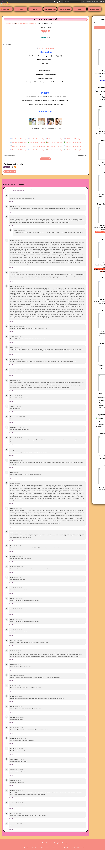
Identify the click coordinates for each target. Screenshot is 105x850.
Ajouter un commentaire (18, 190)
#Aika (27, 847)
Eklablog (64, 843)
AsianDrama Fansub (9, 23)
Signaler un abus (53, 847)
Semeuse (49, 27)
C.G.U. (59, 847)
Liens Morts (94, 9)
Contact (46, 847)
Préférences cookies (81, 847)
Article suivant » (83, 155)
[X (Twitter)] (57, 2)
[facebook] (54, 2)
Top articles (41, 847)
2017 (41, 27)
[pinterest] (60, 2)
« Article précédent (9, 155)
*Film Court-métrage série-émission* (26, 23)
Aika (45, 27)
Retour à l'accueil (45, 158)
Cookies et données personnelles (69, 847)
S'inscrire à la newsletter (10, 171)
